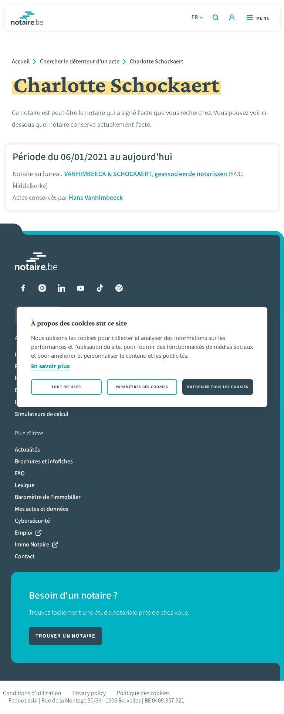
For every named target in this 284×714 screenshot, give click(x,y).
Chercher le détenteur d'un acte (79, 61)
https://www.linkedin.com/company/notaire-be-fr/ (61, 288)
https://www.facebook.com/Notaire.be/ (23, 288)
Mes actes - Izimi (232, 17)
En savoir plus (50, 366)
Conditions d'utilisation (32, 693)
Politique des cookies (143, 693)
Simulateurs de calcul (41, 413)
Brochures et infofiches (44, 461)
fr (195, 17)
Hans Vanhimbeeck (96, 198)
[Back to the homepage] (27, 17)
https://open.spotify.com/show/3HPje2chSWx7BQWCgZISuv (119, 288)
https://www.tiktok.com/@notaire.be (100, 288)
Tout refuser (66, 386)
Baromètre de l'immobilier (48, 496)
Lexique (24, 485)
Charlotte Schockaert (156, 61)
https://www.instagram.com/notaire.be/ (42, 288)
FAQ (20, 473)
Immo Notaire (32, 544)
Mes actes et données (41, 508)
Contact (25, 556)
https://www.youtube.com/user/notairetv (81, 288)
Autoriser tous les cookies (217, 386)
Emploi (24, 532)
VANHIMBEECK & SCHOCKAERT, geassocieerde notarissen (145, 174)
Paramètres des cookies (142, 386)
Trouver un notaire (65, 636)
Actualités (27, 449)
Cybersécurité (32, 520)
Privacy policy (89, 693)
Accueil (21, 61)
